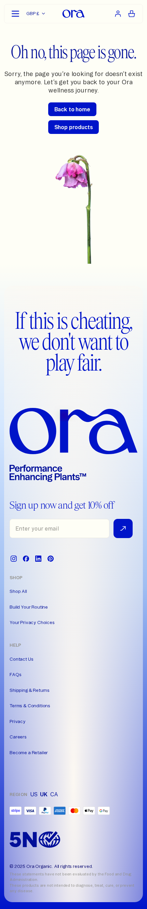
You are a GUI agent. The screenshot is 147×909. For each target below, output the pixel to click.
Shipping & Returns (30, 690)
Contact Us (21, 659)
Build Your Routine (29, 607)
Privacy (18, 721)
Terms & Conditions (30, 705)
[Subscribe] (123, 528)
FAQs (15, 674)
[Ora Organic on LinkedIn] (38, 559)
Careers (18, 736)
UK (44, 794)
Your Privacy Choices (32, 622)
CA (54, 794)
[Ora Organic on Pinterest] (50, 559)
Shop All (18, 591)
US (34, 794)
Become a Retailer (29, 752)
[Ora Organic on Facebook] (26, 559)
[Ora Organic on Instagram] (14, 559)
